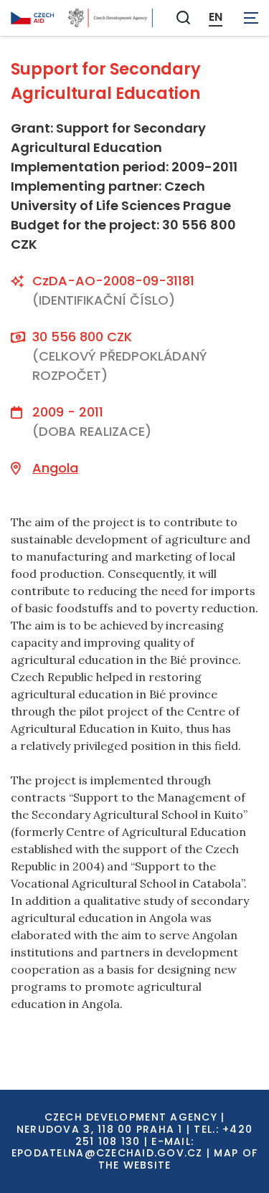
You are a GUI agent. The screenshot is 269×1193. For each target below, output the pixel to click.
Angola (55, 468)
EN (215, 17)
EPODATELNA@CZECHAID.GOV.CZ (107, 1153)
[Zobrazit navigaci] (251, 18)
